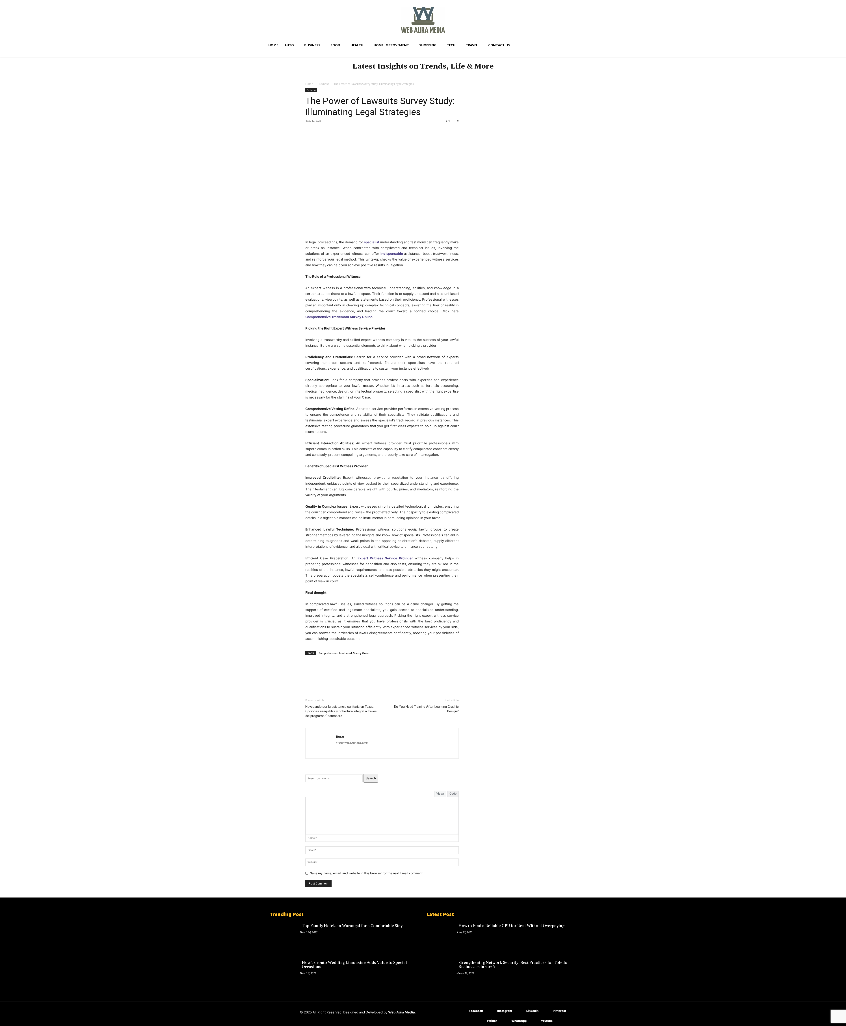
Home (309, 84)
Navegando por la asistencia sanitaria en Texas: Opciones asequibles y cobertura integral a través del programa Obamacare (341, 711)
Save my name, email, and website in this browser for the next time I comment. (366, 873)
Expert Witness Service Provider (385, 558)
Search (371, 778)
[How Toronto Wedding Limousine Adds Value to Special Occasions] (285, 972)
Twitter (492, 1020)
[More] (350, 130)
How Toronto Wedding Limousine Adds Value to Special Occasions (354, 965)
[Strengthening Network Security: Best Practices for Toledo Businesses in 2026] (441, 972)
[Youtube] (534, 1021)
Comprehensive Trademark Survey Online (338, 317)
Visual (440, 793)
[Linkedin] (520, 1011)
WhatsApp (519, 1020)
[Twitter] (319, 130)
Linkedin (532, 1011)
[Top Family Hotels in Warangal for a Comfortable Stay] (285, 936)
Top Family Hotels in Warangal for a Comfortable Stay (352, 925)
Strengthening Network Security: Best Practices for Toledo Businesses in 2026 (512, 965)
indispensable (391, 253)
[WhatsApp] (340, 130)
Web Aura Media (401, 1012)
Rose (340, 736)
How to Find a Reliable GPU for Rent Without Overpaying (511, 925)
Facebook (476, 1011)
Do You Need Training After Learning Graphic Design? (426, 709)
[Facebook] (309, 130)
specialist (371, 242)
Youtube (547, 1020)
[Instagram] (491, 1011)
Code (453, 793)
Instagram (504, 1011)
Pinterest (559, 1011)
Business (323, 84)
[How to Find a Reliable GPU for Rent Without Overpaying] (441, 936)
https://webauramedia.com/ (352, 742)
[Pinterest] (330, 130)
